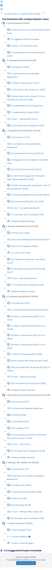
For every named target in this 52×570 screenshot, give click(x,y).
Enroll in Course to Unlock (26, 563)
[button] (1, 2)
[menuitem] (1, 6)
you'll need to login (37, 560)
